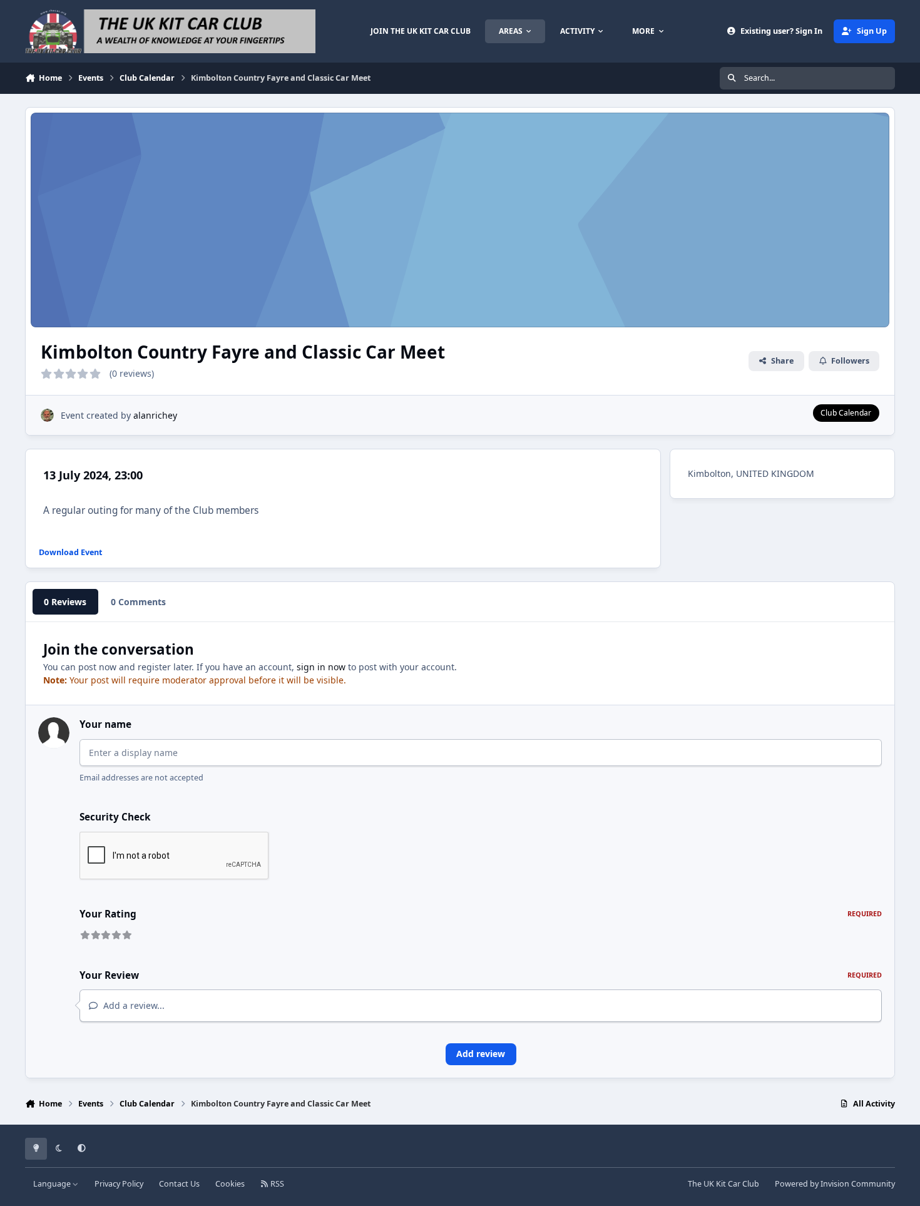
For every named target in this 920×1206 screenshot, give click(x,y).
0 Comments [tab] (138, 602)
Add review (480, 1054)
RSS (276, 1183)
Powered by (835, 1183)
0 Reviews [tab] (65, 602)
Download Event (70, 552)
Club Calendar (845, 412)
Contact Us (179, 1183)
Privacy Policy (119, 1183)
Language (53, 1183)
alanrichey (155, 415)
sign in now (321, 667)
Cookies (230, 1183)
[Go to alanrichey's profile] (47, 415)
